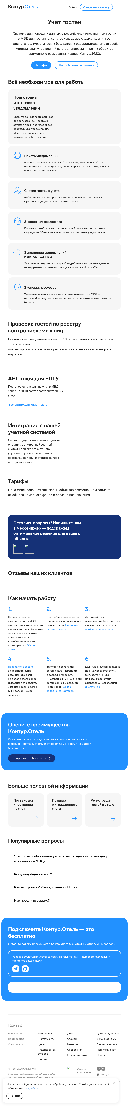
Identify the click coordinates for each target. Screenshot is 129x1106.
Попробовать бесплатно (76, 65)
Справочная (74, 1049)
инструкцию (92, 686)
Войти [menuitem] (72, 7)
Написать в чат (106, 1049)
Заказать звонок (107, 1044)
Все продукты (16, 1033)
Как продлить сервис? (32, 900)
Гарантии (43, 1059)
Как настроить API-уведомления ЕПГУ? (45, 887)
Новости (72, 1044)
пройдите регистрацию (99, 629)
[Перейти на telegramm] (103, 1069)
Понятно (14, 1095)
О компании (15, 1044)
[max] (25, 968)
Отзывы (72, 1038)
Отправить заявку (96, 7)
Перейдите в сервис (20, 666)
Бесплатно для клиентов (26, 404)
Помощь (102, 1055)
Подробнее (32, 1088)
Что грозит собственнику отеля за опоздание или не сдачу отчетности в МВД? (60, 858)
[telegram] (15, 968)
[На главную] (15, 1025)
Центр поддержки (108, 1033)
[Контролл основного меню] (120, 7)
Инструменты (46, 1038)
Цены (41, 1044)
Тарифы (41, 65)
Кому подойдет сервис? (33, 874)
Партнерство (16, 1038)
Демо (70, 1033)
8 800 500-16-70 (106, 1038)
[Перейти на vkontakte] (99, 1069)
